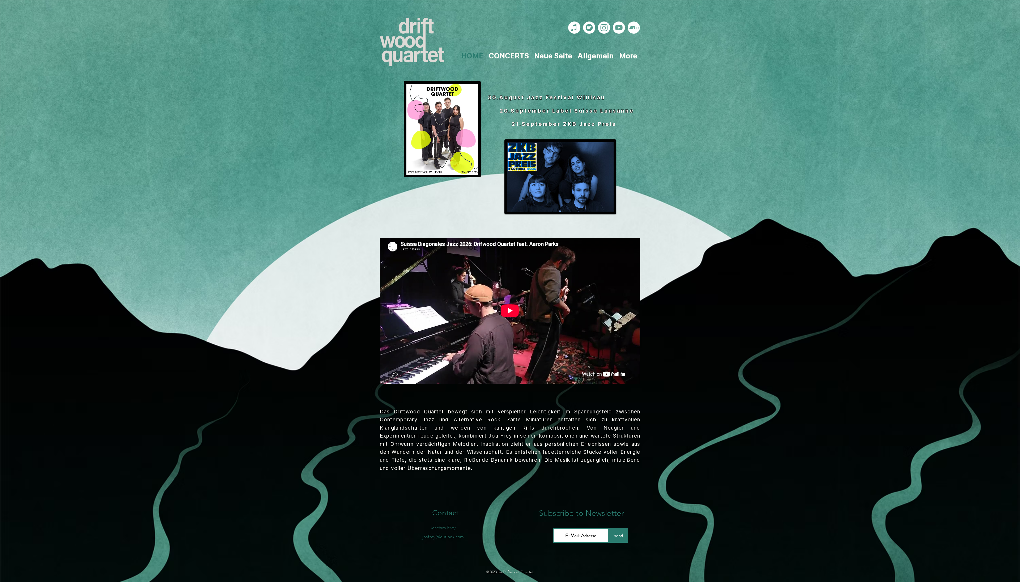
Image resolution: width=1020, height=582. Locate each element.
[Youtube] (619, 28)
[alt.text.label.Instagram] (604, 28)
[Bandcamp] (634, 28)
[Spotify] (589, 28)
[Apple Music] (574, 28)
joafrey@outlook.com (443, 536)
